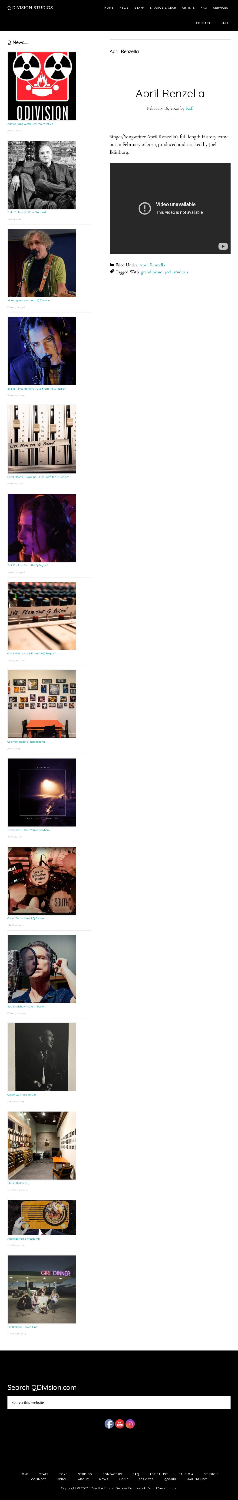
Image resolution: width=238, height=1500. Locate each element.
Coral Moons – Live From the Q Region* (31, 653)
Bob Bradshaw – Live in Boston (26, 1006)
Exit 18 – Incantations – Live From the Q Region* (36, 388)
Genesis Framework (131, 1488)
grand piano (151, 272)
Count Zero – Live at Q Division (26, 918)
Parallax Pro (100, 1488)
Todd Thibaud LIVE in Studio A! (26, 212)
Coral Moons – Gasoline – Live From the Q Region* (38, 477)
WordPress (156, 1488)
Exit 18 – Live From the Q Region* (27, 565)
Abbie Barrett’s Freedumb (23, 1238)
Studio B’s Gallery (18, 1183)
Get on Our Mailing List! (21, 1094)
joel (168, 272)
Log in (172, 1488)
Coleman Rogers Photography (26, 741)
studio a (181, 272)
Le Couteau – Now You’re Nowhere (28, 830)
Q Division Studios (30, 7)
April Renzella (170, 93)
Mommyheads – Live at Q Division (28, 300)
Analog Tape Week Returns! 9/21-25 (30, 124)
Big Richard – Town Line (22, 1327)
